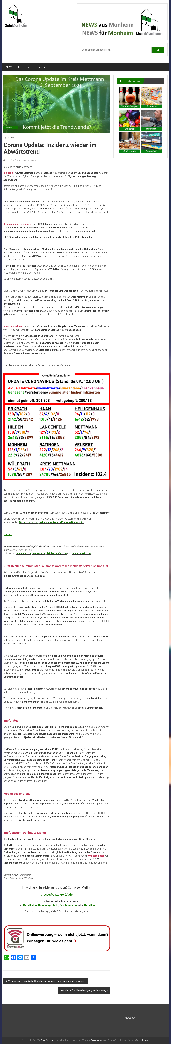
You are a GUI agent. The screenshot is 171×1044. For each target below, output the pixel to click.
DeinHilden (30, 905)
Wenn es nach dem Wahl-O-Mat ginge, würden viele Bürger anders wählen (46, 981)
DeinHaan (90, 905)
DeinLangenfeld (48, 905)
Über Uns (23, 67)
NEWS (9, 67)
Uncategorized (11, 128)
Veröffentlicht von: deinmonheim (21, 160)
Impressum (40, 67)
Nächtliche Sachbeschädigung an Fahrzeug (83, 990)
